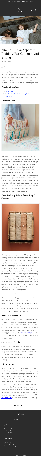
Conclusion (9, 96)
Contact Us (7, 442)
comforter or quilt (27, 333)
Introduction (9, 91)
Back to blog (22, 405)
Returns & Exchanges (10, 446)
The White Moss (9, 429)
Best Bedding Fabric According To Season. (19, 94)
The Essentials (8, 432)
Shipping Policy (9, 444)
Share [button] (5, 67)
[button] (4, 10)
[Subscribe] (30, 419)
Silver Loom (8, 430)
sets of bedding (6, 398)
